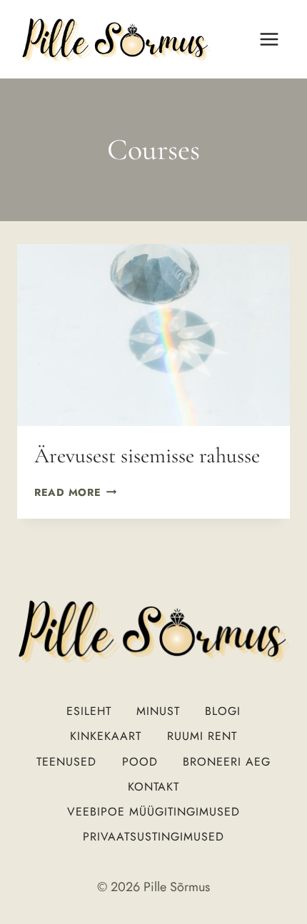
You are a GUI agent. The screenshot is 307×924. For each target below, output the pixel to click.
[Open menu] (269, 39)
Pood (140, 761)
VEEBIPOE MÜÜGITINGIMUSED (153, 811)
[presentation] (153, 335)
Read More (75, 492)
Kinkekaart (105, 736)
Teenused (66, 761)
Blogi (223, 711)
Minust (158, 711)
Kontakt (153, 786)
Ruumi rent (202, 736)
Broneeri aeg (227, 761)
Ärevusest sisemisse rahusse (147, 455)
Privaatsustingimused (153, 836)
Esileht (88, 711)
